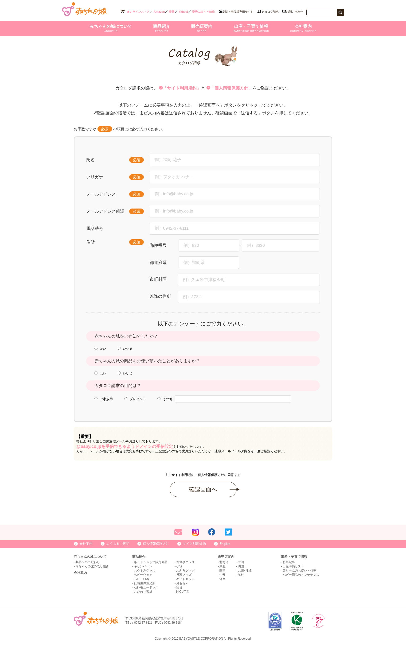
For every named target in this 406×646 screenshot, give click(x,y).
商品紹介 (161, 28)
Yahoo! (183, 11)
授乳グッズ (183, 574)
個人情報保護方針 (156, 543)
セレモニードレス (146, 587)
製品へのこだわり (87, 562)
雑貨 (179, 587)
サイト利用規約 (194, 543)
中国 (241, 562)
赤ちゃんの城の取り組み (92, 566)
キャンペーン (143, 566)
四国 (241, 566)
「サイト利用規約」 (182, 88)
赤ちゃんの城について (111, 28)
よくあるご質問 (117, 543)
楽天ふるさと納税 (203, 11)
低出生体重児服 (144, 583)
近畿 (222, 579)
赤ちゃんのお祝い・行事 (299, 570)
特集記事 (289, 562)
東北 (222, 566)
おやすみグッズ (144, 570)
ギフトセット (185, 579)
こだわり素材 (143, 591)
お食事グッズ (185, 562)
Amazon (159, 11)
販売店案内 (201, 28)
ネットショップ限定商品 (151, 562)
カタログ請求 (270, 11)
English (224, 543)
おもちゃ (182, 583)
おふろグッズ (185, 570)
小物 (179, 566)
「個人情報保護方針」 (231, 88)
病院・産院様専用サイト (237, 11)
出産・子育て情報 (251, 28)
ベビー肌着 (141, 579)
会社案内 (303, 28)
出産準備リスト (293, 566)
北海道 (224, 562)
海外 (241, 574)
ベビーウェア (143, 574)
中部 (222, 574)
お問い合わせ (294, 11)
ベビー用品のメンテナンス (301, 574)
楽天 (172, 11)
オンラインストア (138, 11)
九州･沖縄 (245, 570)
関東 (222, 570)
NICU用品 (183, 591)
